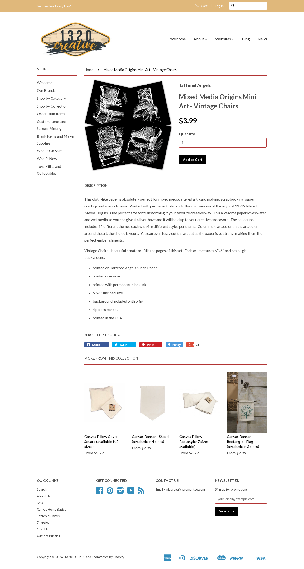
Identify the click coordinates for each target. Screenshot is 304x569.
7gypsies (43, 522)
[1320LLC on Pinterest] (110, 492)
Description (96, 185)
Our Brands (46, 90)
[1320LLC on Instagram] (120, 492)
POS (82, 557)
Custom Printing (48, 536)
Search (42, 489)
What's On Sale (49, 150)
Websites (223, 39)
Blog (246, 39)
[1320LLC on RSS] (141, 492)
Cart (204, 6)
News (262, 39)
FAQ (40, 503)
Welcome (178, 39)
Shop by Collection (52, 106)
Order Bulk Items (51, 113)
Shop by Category (51, 98)
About (199, 39)
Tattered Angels (48, 516)
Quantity (187, 134)
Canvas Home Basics (51, 509)
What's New (47, 158)
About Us (43, 496)
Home (89, 69)
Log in (219, 6)
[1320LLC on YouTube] (131, 492)
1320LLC (43, 529)
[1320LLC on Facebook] (99, 492)
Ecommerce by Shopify (108, 557)
